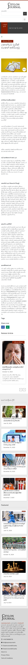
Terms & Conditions (7, 658)
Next (24, 389)
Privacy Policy (5, 655)
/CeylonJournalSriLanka (10, 645)
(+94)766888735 (8, 639)
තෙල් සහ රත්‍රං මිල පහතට (16, 28)
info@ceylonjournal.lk (9, 642)
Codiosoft (21, 623)
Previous (20, 389)
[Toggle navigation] (24, 19)
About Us (4, 652)
